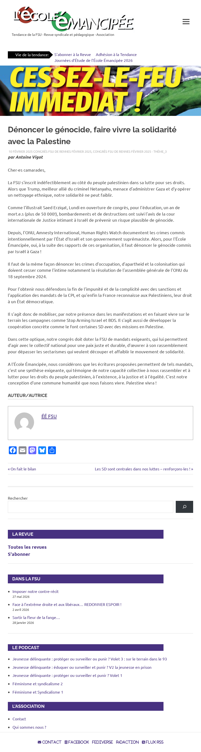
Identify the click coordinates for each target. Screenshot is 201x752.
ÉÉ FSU (49, 416)
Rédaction (127, 742)
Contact (19, 718)
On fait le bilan (23, 468)
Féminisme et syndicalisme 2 (38, 683)
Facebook (78, 742)
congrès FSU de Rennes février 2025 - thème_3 (130, 151)
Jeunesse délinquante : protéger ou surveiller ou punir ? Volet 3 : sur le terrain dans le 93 (90, 658)
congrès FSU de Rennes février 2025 (62, 151)
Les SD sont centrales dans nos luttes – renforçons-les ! (142, 468)
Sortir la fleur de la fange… (36, 617)
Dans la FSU (24, 578)
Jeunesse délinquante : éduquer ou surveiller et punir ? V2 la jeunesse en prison (82, 667)
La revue (20, 534)
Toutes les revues (27, 547)
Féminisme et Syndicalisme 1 (38, 691)
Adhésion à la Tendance (116, 54)
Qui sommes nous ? (29, 727)
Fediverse (102, 742)
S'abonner (19, 554)
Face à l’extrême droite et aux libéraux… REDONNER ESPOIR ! (67, 604)
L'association (26, 706)
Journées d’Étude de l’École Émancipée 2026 (93, 60)
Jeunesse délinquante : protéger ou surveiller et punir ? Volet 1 (67, 675)
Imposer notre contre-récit (36, 591)
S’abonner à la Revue (72, 54)
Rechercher (18, 497)
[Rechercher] (184, 507)
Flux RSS (154, 742)
